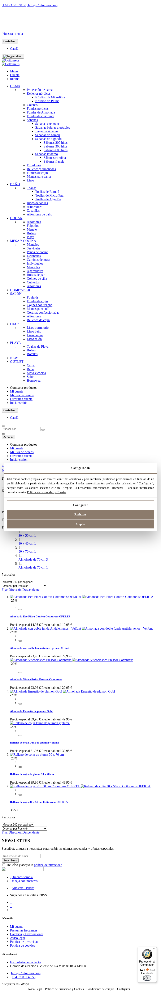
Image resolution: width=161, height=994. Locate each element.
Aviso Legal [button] (35, 989)
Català (14, 48)
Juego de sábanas (46, 131)
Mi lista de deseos (22, 395)
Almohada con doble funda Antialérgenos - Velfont (39, 648)
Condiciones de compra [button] (100, 989)
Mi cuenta (16, 391)
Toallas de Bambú (47, 191)
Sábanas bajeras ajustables (52, 127)
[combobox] (21, 429)
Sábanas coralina (55, 157)
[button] (20, 609)
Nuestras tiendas (13, 33)
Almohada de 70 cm (33, 559)
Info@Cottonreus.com (42, 5)
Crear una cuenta (21, 399)
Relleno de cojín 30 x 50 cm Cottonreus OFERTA (39, 802)
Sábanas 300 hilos (56, 146)
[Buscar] (43, 429)
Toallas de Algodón (48, 199)
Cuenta (14, 75)
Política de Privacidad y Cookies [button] (64, 989)
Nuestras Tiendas (23, 888)
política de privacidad (48, 865)
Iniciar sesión (18, 402)
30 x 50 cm (27, 535)
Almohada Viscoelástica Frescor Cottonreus (36, 679)
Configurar (80, 504)
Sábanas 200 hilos (56, 142)
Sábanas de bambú (47, 135)
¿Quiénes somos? (21, 877)
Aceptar (80, 524)
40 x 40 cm (27, 543)
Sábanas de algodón (48, 139)
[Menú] (154, 949)
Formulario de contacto (25, 962)
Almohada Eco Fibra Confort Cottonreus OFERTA (40, 616)
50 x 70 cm (27, 551)
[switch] (147, 978)
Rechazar (80, 514)
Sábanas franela (54, 161)
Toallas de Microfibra (49, 195)
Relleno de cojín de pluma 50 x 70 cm (32, 774)
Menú (14, 71)
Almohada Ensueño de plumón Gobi (31, 711)
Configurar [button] (123, 989)
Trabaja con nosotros (24, 881)
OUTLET (48, 26)
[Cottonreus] (10, 60)
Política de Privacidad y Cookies (46, 492)
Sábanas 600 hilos (56, 150)
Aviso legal (17, 938)
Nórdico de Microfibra (50, 97)
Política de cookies (22, 945)
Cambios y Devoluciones (26, 934)
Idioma (14, 79)
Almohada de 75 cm (33, 567)
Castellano (9, 41)
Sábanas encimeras (47, 123)
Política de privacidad (24, 941)
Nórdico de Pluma (47, 101)
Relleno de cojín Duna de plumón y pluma (34, 742)
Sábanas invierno (46, 154)
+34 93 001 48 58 (14, 5)
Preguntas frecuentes (23, 930)
